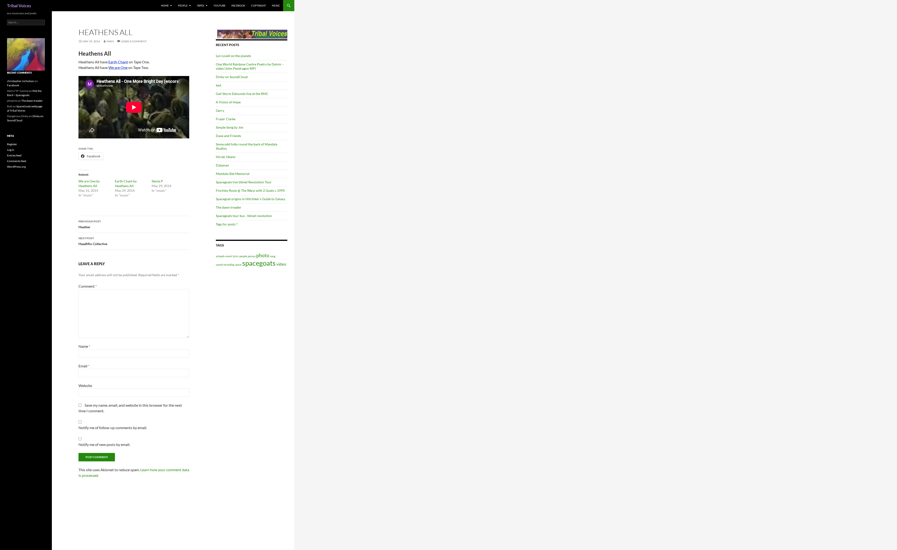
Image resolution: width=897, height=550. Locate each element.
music (276, 5)
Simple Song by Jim (229, 127)
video (281, 264)
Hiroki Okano (225, 157)
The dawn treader (228, 207)
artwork (220, 256)
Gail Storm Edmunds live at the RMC (242, 94)
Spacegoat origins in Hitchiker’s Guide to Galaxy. (250, 199)
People (183, 5)
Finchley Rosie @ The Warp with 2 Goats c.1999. (250, 190)
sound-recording (225, 264)
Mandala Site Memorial (232, 174)
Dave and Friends (228, 136)
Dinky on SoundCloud (232, 77)
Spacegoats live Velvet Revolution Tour (244, 182)
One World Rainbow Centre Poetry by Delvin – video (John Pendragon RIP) (250, 66)
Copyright (258, 5)
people (243, 256)
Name (84, 346)
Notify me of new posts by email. (104, 444)
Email (83, 366)
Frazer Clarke (225, 119)
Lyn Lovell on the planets (233, 56)
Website (85, 385)
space (238, 264)
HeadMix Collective (92, 241)
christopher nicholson (20, 81)
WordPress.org (16, 166)
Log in (10, 150)
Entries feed (14, 155)
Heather (89, 224)
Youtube (219, 5)
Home (165, 5)
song (272, 256)
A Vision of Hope (228, 102)
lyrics (236, 256)
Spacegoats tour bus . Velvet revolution (244, 216)
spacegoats (259, 263)
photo (262, 255)
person (252, 256)
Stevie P (157, 181)
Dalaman (222, 165)
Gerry (220, 110)
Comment (87, 286)
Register (12, 144)
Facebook (238, 5)
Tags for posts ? (227, 224)
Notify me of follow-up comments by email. (112, 427)
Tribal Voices (19, 5)
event (228, 256)
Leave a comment (134, 41)
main (110, 41)
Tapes (200, 5)
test (218, 85)
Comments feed (16, 161)
